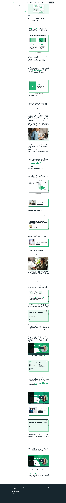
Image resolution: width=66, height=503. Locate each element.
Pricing (42, 2)
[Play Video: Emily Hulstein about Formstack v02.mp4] (41, 460)
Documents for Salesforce (43, 332)
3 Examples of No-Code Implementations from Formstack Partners (22, 11)
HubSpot (36, 446)
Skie (34, 326)
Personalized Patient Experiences (22, 14)
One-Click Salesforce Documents (43, 383)
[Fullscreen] (48, 354)
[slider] (37, 354)
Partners (39, 2)
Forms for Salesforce (35, 332)
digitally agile (43, 111)
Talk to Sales (51, 2)
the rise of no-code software (42, 61)
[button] (24, 2)
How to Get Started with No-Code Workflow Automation (22, 17)
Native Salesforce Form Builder (36, 333)
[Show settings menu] (47, 354)
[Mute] (46, 354)
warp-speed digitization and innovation (35, 70)
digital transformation (34, 67)
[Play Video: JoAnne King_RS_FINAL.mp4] (41, 397)
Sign (36, 384)
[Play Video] (28, 354)
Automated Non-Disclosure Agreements (21, 15)
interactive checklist (33, 473)
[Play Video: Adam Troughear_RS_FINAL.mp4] (41, 348)
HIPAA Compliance (34, 383)
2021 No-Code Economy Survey (34, 28)
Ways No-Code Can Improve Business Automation (22, 9)
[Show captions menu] (44, 354)
